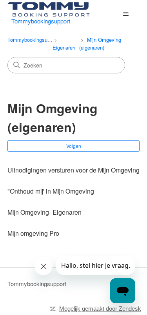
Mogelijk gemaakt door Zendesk (100, 308)
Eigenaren (64, 47)
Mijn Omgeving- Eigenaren (44, 212)
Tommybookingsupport (33, 39)
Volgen (73, 145)
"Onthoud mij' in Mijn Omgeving (50, 191)
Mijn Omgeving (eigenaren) (100, 43)
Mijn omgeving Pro (33, 233)
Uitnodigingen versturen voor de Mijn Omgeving (73, 170)
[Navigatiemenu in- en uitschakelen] (126, 14)
